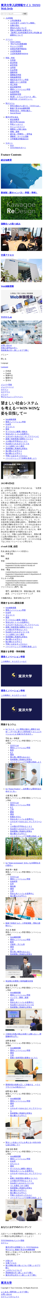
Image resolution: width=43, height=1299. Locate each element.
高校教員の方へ (19, 1273)
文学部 (13, 60)
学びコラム (10, 103)
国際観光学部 (15, 75)
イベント (9, 39)
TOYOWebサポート (18, 148)
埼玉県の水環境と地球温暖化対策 (19, 981)
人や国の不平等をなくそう (17, 441)
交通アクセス (11, 1263)
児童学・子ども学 (17, 944)
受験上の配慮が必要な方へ (21, 30)
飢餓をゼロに (15, 817)
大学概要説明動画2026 (19, 139)
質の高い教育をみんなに (20, 757)
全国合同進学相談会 (18, 49)
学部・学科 (10, 58)
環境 (7, 429)
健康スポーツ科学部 (18, 82)
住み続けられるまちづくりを (17, 444)
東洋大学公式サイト (21, 1275)
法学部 (13, 68)
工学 (12, 809)
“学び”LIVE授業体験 (18, 44)
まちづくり (10, 427)
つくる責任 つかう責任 (15, 446)
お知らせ (9, 1261)
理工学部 (13, 85)
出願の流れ (14, 25)
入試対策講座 (15, 51)
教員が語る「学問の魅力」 (21, 111)
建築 (12, 812)
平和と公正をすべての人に (17, 456)
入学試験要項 (15, 20)
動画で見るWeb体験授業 (20, 108)
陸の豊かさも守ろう (14, 453)
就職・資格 (14, 132)
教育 (12, 750)
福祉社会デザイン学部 (19, 80)
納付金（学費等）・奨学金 (21, 134)
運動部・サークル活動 (19, 136)
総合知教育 (14, 119)
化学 (12, 884)
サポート (9, 143)
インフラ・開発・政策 (19, 997)
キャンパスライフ (17, 127)
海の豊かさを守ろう (14, 451)
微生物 (13, 886)
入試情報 (9, 18)
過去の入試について (18, 28)
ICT (11, 752)
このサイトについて (14, 1270)
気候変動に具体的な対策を (17, 449)
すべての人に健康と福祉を (17, 432)
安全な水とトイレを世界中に (17, 434)
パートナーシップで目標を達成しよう (21, 458)
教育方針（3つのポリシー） (21, 99)
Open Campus (15, 42)
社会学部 (13, 70)
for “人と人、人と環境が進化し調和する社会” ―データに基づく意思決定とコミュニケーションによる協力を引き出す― (24, 731)
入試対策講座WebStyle (19, 54)
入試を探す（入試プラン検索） (23, 23)
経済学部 (13, 63)
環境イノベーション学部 (20, 89)
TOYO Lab (14, 745)
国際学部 (13, 72)
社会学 (8, 424)
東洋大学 (6, 1282)
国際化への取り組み (18, 129)
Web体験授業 (11, 419)
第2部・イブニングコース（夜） (23, 97)
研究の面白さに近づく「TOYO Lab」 (25, 106)
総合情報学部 (15, 87)
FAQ (12, 145)
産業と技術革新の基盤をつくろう (19, 439)
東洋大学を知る (12, 117)
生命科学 (13, 881)
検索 (25, 14)
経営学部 (13, 65)
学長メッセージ (16, 124)
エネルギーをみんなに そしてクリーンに (22, 436)
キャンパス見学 (16, 46)
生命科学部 (14, 92)
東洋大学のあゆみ (17, 122)
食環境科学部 (15, 94)
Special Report (15, 113)
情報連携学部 (15, 77)
